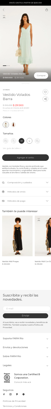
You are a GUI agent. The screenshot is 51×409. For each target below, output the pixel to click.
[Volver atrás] (3, 10)
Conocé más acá (22, 382)
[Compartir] (45, 99)
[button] (41, 77)
